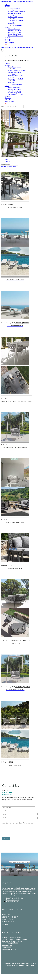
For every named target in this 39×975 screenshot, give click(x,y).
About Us (7, 41)
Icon (13, 10)
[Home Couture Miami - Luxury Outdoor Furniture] (17, 1)
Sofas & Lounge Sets (14, 8)
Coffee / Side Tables (14, 13)
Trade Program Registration (15, 898)
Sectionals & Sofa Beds (15, 36)
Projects (7, 37)
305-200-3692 (7, 946)
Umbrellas (11, 24)
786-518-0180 (7, 947)
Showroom (8, 39)
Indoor (7, 27)
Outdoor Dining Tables (15, 17)
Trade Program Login (12, 900)
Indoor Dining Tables (14, 34)
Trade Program (9, 42)
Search (7, 161)
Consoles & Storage (14, 32)
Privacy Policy (29, 965)
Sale (6, 44)
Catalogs (7, 5)
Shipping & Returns (17, 965)
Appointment (13, 943)
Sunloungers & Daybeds (15, 20)
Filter (6, 159)
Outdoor (7, 6)
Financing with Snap (12, 901)
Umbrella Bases (17, 25)
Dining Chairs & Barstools (16, 12)
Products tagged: (9, 166)
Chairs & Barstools (14, 29)
